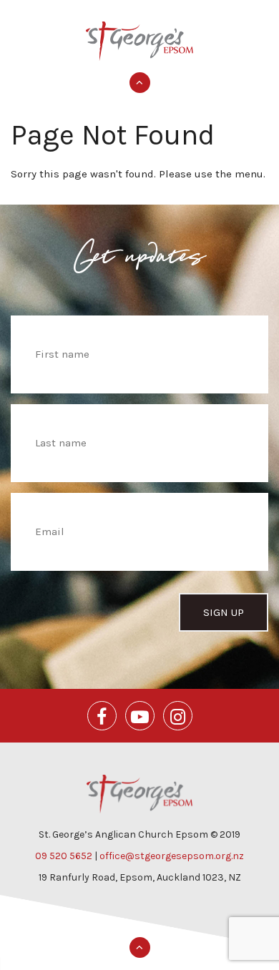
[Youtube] (140, 715)
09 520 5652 (63, 856)
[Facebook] (102, 715)
